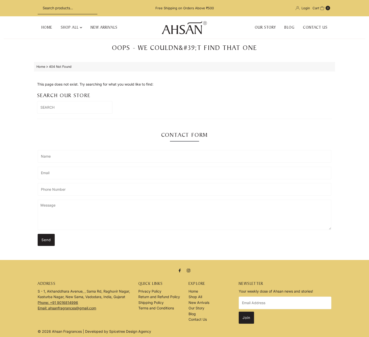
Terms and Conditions (156, 308)
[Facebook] (180, 270)
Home (46, 27)
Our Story (265, 27)
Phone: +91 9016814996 (58, 302)
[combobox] (67, 8)
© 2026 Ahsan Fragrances (60, 331)
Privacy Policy (149, 291)
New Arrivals (104, 27)
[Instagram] (188, 270)
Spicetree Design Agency (130, 331)
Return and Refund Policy (159, 297)
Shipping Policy (151, 302)
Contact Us (315, 27)
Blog (289, 27)
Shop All (70, 27)
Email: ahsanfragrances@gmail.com (67, 308)
